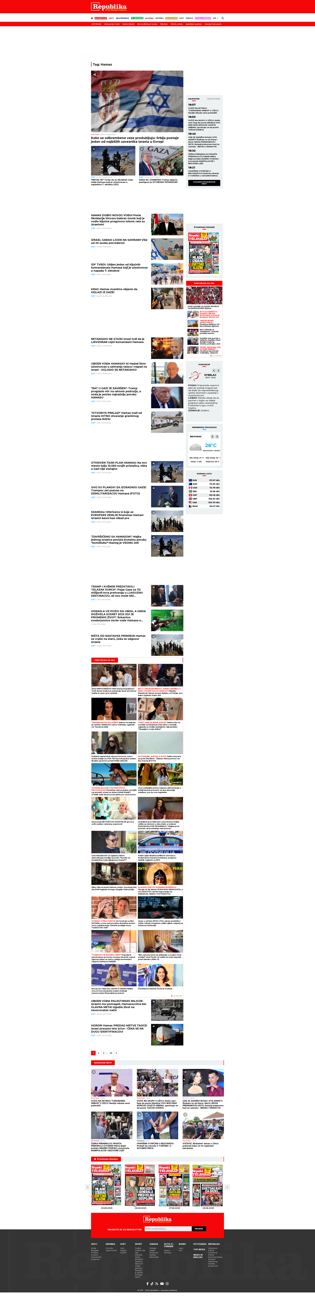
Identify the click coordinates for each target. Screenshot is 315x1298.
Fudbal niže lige (140, 1251)
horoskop (204, 364)
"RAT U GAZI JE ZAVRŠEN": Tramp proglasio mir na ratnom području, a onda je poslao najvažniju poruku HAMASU (116, 393)
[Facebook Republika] (148, 1284)
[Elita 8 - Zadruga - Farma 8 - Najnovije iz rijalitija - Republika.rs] (203, 18)
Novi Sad (195, 436)
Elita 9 (186, 1098)
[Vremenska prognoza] (195, 447)
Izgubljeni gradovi (194, 24)
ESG (180, 1250)
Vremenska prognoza (96, 1258)
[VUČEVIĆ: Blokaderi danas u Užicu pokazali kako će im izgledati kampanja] (203, 1125)
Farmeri (167, 1253)
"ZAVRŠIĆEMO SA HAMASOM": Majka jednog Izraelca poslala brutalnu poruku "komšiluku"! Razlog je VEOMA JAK (118, 539)
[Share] (95, 75)
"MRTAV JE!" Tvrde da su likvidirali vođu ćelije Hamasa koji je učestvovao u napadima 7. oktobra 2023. (112, 182)
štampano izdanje (204, 227)
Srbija (93, 1248)
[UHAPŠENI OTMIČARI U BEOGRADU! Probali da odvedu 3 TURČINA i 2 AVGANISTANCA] (157, 1125)
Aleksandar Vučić (112, 24)
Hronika (159, 18)
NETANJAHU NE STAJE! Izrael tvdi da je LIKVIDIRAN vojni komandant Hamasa (117, 340)
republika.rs (154, 1290)
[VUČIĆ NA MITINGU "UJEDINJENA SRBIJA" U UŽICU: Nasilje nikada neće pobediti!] (111, 1083)
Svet (181, 18)
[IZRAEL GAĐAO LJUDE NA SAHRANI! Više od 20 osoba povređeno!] (167, 249)
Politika (95, 134)
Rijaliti (152, 1250)
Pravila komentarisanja (215, 1256)
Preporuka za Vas (104, 660)
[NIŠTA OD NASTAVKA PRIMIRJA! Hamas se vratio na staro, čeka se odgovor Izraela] (167, 645)
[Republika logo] (109, 6)
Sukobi (123, 1253)
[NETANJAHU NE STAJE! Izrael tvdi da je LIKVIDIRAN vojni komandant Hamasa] (167, 348)
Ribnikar (164, 24)
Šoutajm (138, 1270)
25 (111, 1053)
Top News (199, 1249)
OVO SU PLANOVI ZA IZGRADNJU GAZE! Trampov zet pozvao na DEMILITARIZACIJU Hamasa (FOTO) (118, 490)
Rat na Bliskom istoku (147, 24)
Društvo (94, 1255)
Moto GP (139, 1264)
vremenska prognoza (204, 427)
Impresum (212, 1248)
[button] (214, 371)
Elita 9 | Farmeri (168, 1245)
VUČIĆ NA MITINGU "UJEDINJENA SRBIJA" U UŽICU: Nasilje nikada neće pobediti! (203, 110)
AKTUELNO (96, 24)
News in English (198, 1256)
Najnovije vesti (103, 1063)
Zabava (189, 18)
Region (123, 1250)
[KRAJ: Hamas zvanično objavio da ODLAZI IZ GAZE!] (167, 298)
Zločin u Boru (177, 24)
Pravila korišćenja (212, 1251)
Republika (214, 1244)
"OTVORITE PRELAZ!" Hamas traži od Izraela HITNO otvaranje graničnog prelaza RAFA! (116, 416)
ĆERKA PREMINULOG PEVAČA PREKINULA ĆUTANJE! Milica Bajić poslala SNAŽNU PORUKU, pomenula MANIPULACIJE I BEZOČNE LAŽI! (203, 159)
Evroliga (138, 1275)
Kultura (153, 1255)
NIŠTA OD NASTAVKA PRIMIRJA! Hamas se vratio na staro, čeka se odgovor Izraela (118, 639)
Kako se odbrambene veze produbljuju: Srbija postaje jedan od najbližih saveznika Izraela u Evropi (135, 139)
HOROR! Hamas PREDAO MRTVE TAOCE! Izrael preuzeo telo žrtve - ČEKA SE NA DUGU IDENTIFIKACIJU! (119, 1028)
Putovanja (199, 1244)
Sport (138, 1244)
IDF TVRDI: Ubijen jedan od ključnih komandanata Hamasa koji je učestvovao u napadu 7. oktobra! (119, 267)
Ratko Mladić (128, 24)
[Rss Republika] (157, 1284)
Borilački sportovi (139, 1260)
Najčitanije (213, 99)
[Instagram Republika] (167, 1284)
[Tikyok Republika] (152, 1284)
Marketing (212, 1261)
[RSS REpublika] (162, 1284)
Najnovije (193, 99)
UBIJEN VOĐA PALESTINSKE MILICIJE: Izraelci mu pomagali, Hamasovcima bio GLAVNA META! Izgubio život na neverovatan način (118, 1005)
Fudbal (138, 1248)
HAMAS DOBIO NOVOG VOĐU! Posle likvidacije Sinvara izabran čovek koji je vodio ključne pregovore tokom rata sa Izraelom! (118, 220)
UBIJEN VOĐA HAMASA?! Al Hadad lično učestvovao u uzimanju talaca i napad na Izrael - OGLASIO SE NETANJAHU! (119, 366)
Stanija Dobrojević (213, 24)
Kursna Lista (204, 473)
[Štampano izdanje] (106, 1185)
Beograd (94, 1250)
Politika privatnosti (213, 1265)
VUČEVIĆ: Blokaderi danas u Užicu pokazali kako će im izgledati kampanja (201, 1145)
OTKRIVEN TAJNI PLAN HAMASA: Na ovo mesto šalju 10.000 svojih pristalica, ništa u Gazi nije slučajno (119, 465)
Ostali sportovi (138, 1267)
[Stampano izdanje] (204, 254)
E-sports (139, 1273)
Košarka (138, 1255)
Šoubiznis (154, 1253)
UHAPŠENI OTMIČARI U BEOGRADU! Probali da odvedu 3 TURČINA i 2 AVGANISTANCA (203, 173)
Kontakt (211, 1259)
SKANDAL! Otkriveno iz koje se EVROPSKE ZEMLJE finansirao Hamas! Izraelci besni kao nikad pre (117, 515)
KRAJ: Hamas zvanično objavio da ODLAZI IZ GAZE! (114, 291)
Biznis (182, 1244)
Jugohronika (111, 1250)
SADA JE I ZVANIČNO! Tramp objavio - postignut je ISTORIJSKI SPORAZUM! (159, 181)
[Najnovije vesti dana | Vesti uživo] (137, 18)
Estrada (95, 1141)
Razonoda (154, 1257)
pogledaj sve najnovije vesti (204, 183)
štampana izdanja (107, 1159)
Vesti (111, 18)
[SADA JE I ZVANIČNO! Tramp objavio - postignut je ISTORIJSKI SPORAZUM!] (161, 160)
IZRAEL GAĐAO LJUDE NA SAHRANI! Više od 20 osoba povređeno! (119, 241)
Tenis (137, 1257)
